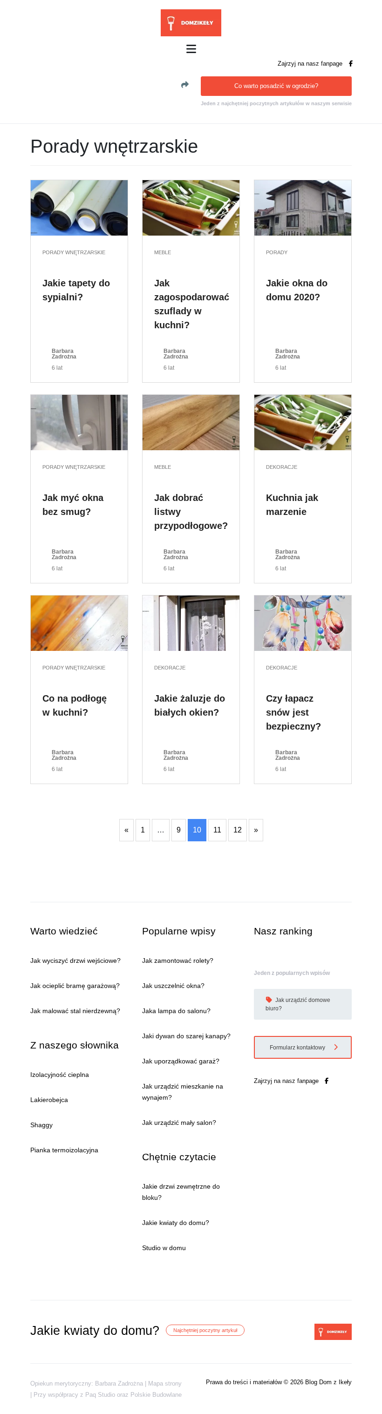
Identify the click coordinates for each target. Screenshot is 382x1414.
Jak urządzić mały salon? (179, 1122)
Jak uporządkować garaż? (180, 1061)
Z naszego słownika (74, 1045)
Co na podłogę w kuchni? (74, 705)
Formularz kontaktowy (298, 1047)
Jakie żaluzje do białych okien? (189, 705)
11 (217, 830)
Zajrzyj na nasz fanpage (311, 63)
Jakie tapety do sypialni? (76, 290)
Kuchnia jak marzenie (292, 505)
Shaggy (41, 1125)
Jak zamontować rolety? (177, 960)
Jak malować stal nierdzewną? (75, 1011)
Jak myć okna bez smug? (72, 505)
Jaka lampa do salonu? (176, 1011)
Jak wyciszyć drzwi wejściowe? (75, 960)
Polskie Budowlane (156, 1394)
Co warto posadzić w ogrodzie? (276, 85)
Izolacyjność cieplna (59, 1074)
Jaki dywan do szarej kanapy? (186, 1036)
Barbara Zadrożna (64, 354)
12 (237, 830)
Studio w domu (164, 1248)
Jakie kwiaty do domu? (175, 1222)
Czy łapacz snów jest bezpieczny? (293, 712)
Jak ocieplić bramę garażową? (75, 985)
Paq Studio (100, 1394)
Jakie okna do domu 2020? (296, 290)
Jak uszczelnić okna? (173, 985)
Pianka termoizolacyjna (64, 1150)
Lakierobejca (49, 1099)
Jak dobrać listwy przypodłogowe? (191, 512)
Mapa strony (165, 1383)
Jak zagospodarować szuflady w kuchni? (191, 304)
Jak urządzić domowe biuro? (298, 1004)
